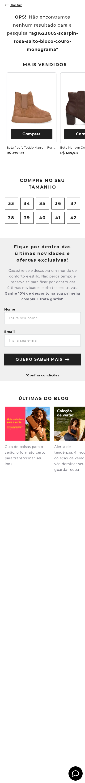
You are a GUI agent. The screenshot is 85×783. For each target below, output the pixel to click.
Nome (9, 309)
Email (9, 332)
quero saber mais (39, 359)
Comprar (31, 134)
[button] (42, 373)
